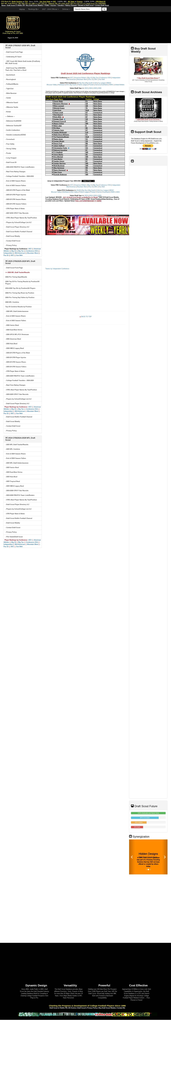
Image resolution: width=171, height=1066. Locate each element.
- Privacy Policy (11, 245)
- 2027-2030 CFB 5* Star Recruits (16, 213)
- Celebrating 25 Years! (13, 57)
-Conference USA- (32, 251)
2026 (99, 88)
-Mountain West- (32, 253)
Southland (104, 85)
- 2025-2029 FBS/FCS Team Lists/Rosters (19, 376)
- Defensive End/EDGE (13, 121)
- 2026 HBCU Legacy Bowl (14, 348)
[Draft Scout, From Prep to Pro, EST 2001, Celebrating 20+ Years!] (13, 22)
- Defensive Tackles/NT (13, 125)
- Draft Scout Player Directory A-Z (17, 227)
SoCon (97, 85)
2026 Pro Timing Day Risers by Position (19, 293)
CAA (95, 83)
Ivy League (102, 83)
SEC (96, 79)
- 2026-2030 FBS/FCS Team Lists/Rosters (19, 167)
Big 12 (90, 78)
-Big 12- (13, 251)
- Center (8, 98)
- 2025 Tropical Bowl (12, 481)
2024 (90, 88)
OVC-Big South (71, 85)
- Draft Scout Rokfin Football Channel (18, 231)
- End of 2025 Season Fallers (15, 185)
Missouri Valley (52, 85)
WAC (118, 192)
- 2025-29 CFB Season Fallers (15, 204)
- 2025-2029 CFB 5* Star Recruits (16, 394)
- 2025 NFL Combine (12, 449)
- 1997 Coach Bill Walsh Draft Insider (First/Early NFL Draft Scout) (22, 62)
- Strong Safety (10, 149)
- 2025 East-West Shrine (13, 472)
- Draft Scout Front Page (14, 52)
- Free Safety (9, 144)
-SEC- (12, 255)
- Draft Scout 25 (10, 162)
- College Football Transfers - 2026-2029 (19, 380)
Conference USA (105, 78)
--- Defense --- (10, 116)
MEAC (109, 83)
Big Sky (82, 83)
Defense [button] (65, 9)
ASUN (78, 190)
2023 (86, 88)
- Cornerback (10, 139)
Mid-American (71, 79)
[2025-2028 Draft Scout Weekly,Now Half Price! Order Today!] (87, 1014)
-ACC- (30, 249)
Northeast (61, 85)
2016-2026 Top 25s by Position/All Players (20, 288)
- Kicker (8, 112)
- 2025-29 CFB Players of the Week (17, 190)
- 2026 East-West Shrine (13, 330)
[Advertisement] (98, 26)
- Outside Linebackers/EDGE (15, 135)
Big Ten (95, 78)
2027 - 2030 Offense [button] (50, 9)
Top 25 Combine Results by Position (18, 307)
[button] (132, 856)
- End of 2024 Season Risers (15, 454)
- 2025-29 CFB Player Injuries (15, 195)
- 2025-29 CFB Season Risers (15, 199)
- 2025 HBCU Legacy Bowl (14, 486)
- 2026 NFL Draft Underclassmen (16, 311)
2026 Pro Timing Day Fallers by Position (19, 297)
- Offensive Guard (11, 102)
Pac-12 (90, 79)
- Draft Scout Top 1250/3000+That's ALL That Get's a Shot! (15, 69)
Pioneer (91, 85)
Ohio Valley (74, 192)
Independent (116, 78)
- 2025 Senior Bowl (12, 467)
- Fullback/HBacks (11, 84)
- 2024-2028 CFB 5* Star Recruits (16, 490)
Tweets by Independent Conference (57, 269)
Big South (89, 83)
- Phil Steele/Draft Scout (14, 537)
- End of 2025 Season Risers (15, 181)
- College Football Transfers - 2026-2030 (19, 176)
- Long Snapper (11, 158)
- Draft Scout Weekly (12, 236)
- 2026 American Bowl (13, 339)
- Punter (8, 153)
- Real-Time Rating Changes (15, 171)
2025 (95, 88)
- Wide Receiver (11, 93)
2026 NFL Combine (12, 302)
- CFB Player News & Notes (15, 208)
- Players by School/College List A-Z (18, 222)
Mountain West (82, 79)
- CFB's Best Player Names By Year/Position (21, 218)
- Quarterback (10, 75)
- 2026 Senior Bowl (12, 325)
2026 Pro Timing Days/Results (16, 277)
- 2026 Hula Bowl (11, 343)
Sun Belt (102, 79)
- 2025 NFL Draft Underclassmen (16, 463)
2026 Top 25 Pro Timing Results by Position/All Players (22, 283)
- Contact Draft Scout (12, 241)
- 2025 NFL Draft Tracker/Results (16, 444)
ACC (71, 78)
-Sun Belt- (19, 255)
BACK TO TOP (86, 316)
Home (22, 9)
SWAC (111, 85)
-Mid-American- (19, 253)
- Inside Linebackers (12, 130)
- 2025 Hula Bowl (11, 477)
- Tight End (9, 89)
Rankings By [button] (32, 9)
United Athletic (119, 85)
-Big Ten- (21, 251)
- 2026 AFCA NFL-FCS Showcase (17, 334)
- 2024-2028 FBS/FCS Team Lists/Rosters (19, 495)
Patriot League (82, 85)
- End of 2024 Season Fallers (15, 458)
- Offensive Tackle (11, 107)
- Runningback (10, 79)
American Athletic (80, 78)
